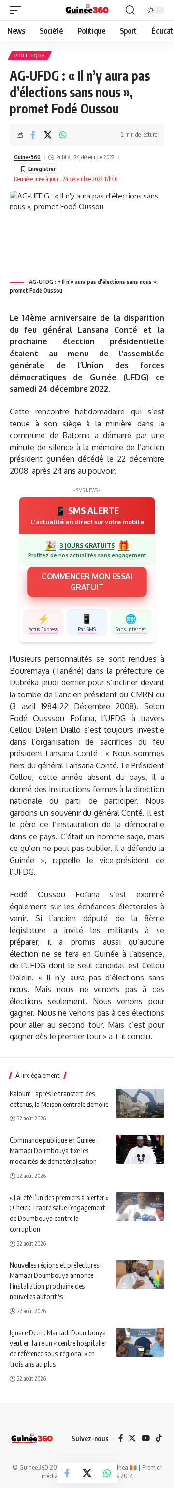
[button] (18, 10)
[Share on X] (48, 134)
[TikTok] (158, 1438)
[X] (132, 1438)
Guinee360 (27, 157)
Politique (29, 55)
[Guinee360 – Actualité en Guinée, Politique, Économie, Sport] (32, 1438)
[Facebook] (120, 1438)
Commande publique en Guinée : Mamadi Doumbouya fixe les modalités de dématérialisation (54, 1150)
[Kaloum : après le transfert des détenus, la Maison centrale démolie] (140, 1103)
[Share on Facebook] (33, 134)
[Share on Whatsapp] (63, 134)
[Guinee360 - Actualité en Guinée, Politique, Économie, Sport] (87, 10)
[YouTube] (145, 1438)
